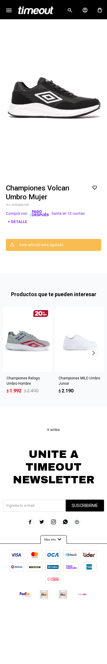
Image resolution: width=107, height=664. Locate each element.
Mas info (53, 539)
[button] (70, 10)
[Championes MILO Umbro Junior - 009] (79, 339)
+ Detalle (17, 221)
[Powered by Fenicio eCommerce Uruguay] (78, 612)
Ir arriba (53, 430)
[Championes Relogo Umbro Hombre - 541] (27, 339)
